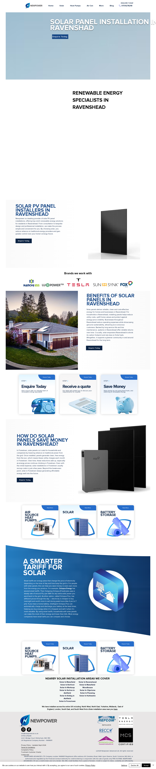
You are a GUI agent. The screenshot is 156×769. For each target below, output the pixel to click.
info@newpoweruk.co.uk (29, 733)
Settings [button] (124, 765)
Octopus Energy (65, 588)
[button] (101, 5)
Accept (146, 765)
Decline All (134, 765)
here (115, 709)
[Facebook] (29, 729)
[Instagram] (23, 729)
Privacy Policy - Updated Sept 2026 (33, 745)
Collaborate (25, 755)
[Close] (153, 765)
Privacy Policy (90, 765)
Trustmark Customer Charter (31, 752)
